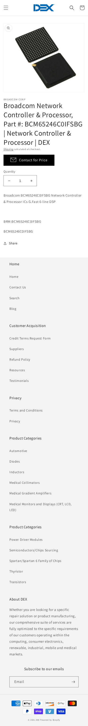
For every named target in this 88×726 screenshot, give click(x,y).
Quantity (9, 171)
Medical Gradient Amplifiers (30, 493)
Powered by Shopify (50, 719)
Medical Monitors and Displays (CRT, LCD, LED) (40, 507)
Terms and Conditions (26, 410)
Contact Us (17, 287)
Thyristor (16, 571)
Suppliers (16, 349)
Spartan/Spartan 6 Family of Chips (35, 561)
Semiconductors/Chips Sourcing (33, 550)
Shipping (8, 149)
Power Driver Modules (26, 539)
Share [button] (13, 243)
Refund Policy (19, 359)
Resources (17, 370)
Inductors (16, 472)
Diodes (14, 461)
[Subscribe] (73, 681)
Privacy (14, 421)
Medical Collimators (24, 482)
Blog (12, 309)
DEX (37, 719)
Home (13, 276)
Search (14, 298)
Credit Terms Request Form (30, 338)
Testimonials (19, 381)
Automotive (18, 451)
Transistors (17, 582)
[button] (6, 8)
